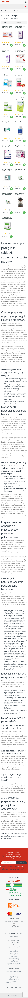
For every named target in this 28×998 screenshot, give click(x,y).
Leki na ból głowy (14, 950)
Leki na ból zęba (14, 961)
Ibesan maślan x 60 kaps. (6, 50)
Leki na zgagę (14, 956)
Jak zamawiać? (14, 978)
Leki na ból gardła (14, 951)
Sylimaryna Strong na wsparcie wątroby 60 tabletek (7, 218)
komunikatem (20, 866)
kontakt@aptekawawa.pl (14, 933)
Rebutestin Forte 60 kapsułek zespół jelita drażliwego (20, 51)
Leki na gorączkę (14, 953)
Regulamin (14, 973)
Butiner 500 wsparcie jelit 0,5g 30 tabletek (7, 27)
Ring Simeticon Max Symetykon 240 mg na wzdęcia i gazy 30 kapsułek (7, 195)
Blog (14, 974)
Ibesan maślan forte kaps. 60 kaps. (20, 27)
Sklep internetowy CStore (14, 995)
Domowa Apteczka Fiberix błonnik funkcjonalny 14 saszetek (6, 99)
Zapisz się (21, 862)
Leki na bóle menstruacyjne (14, 963)
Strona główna (4, 11)
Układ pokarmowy (17, 11)
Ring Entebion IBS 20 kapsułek (20, 170)
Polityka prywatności (14, 979)
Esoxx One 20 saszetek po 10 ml (6, 122)
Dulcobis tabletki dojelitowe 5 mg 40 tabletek (19, 99)
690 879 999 (14, 927)
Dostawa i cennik (14, 976)
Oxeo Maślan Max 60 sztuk (20, 146)
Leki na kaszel (14, 955)
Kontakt (14, 981)
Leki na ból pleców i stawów (14, 965)
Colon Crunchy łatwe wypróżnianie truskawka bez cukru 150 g (20, 75)
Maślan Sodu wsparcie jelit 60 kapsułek (19, 123)
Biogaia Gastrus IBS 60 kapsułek (7, 74)
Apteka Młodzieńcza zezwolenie (14, 983)
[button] (19, 1)
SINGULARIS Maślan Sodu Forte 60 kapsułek (19, 194)
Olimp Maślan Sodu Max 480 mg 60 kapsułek (7, 147)
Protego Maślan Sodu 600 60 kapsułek (7, 170)
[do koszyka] (11, 45)
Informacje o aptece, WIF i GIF (14, 971)
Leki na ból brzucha (14, 958)
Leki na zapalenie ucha (14, 960)
